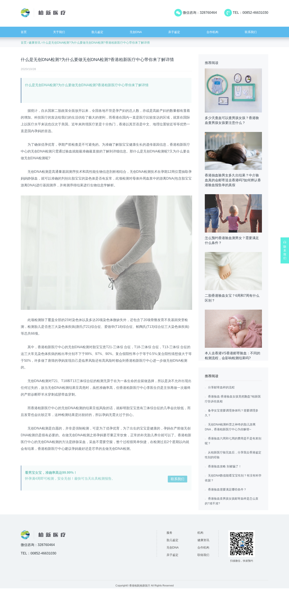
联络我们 (203, 555)
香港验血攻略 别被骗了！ (224, 466)
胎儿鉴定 (97, 32)
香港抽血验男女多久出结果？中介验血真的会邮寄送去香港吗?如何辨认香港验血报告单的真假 (233, 180)
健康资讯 (34, 42)
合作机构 (212, 32)
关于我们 (59, 32)
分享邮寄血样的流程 (221, 387)
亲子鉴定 (174, 32)
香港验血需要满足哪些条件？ (227, 489)
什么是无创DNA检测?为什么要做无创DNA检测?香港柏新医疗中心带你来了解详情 (96, 42)
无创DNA (136, 32)
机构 (200, 532)
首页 (24, 32)
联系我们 (251, 32)
